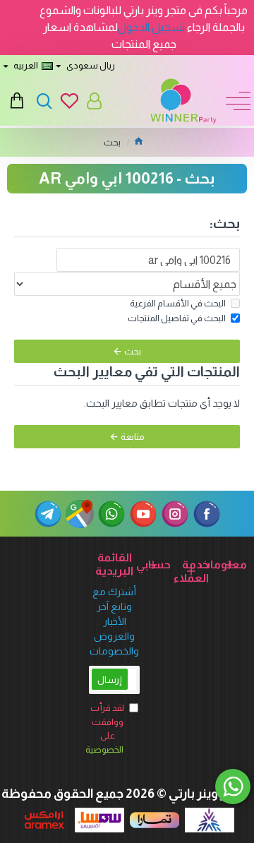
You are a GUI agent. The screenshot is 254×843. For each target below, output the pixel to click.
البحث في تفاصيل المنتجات (177, 318)
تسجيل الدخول (151, 27)
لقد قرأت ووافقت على (106, 728)
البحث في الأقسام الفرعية (178, 303)
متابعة (133, 436)
